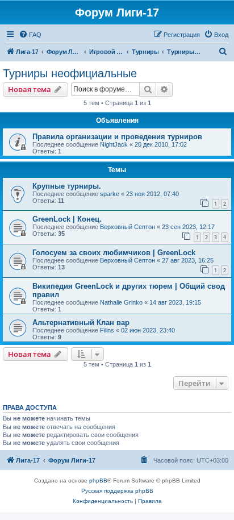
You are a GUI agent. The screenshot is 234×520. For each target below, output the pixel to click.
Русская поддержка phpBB (117, 491)
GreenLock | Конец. (67, 219)
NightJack (114, 144)
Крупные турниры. (66, 186)
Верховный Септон (127, 226)
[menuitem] (30, 34)
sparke (109, 193)
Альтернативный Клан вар (80, 322)
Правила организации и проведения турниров (117, 136)
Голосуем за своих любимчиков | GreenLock (113, 252)
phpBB (98, 480)
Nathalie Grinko (121, 302)
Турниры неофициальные (70, 73)
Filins (107, 330)
